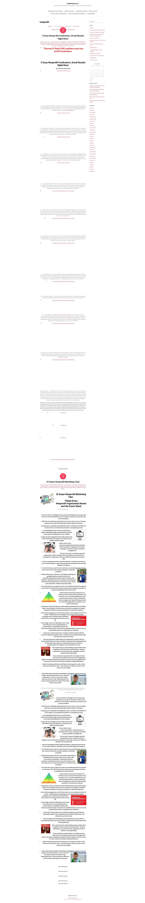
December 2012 (93, 151)
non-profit (50, 26)
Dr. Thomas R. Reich (73, 484)
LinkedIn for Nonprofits (69, 11)
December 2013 (93, 127)
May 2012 (91, 166)
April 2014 (92, 123)
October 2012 (92, 156)
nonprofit (78, 43)
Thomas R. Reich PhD (44, 41)
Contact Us (92, 27)
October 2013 (92, 129)
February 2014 (92, 125)
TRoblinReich (79, 487)
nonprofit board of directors (66, 486)
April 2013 (92, 143)
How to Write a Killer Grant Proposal (97, 32)
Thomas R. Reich (68, 26)
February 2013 (92, 147)
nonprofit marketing (81, 486)
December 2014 (93, 119)
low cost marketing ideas (63, 43)
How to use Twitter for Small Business (58, 13)
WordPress (69, 899)
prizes (63, 278)
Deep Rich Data (81, 41)
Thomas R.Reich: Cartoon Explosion (55, 11)
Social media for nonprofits (64, 44)
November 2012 (93, 153)
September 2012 (93, 158)
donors (68, 484)
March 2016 (92, 110)
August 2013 (92, 134)
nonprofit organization (44, 487)
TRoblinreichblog (93, 57)
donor (66, 484)
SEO (55, 26)
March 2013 (92, 145)
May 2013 (91, 140)
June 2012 (91, 164)
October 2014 (92, 121)
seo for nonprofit (55, 44)
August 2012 (92, 160)
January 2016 (92, 114)
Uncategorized (76, 26)
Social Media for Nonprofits (81, 11)
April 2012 (92, 169)
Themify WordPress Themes (77, 899)
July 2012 (91, 162)
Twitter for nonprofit (69, 45)
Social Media (60, 26)
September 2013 (93, 132)
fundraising (49, 43)
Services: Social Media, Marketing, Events (77, 13)
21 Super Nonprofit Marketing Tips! (62, 482)
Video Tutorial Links (93, 11)
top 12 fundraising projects (60, 45)
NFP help (69, 43)
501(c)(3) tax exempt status (73, 41)
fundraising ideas (54, 43)
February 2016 (92, 112)
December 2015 (93, 116)
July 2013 (91, 136)
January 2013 (92, 149)
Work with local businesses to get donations (61, 314)
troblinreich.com (72, 897)
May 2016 (91, 108)
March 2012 (92, 171)
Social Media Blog (91, 13)
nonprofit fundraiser (69, 110)
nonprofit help (48, 44)
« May (91, 79)
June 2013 (92, 138)
